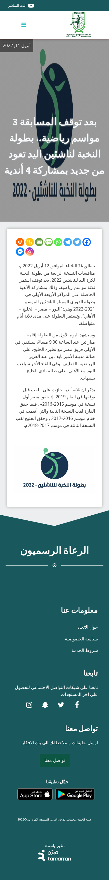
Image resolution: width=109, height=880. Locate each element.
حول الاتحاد (87, 627)
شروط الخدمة (85, 650)
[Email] (39, 242)
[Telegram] (67, 242)
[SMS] (48, 242)
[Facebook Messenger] (20, 251)
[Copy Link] (29, 242)
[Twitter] (77, 242)
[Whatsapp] (58, 242)
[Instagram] (29, 251)
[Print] (20, 242)
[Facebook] (86, 242)
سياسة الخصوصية (81, 639)
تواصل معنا (54, 760)
